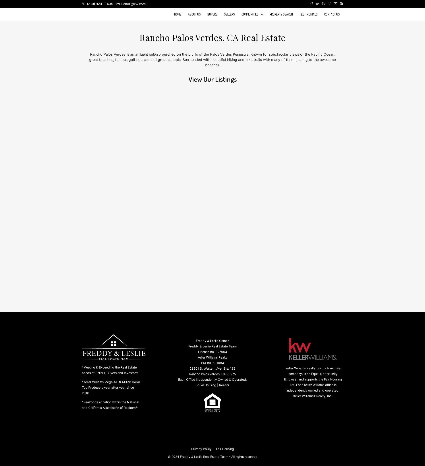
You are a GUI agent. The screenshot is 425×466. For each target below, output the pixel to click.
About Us (194, 14)
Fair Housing (225, 449)
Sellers (229, 14)
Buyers (212, 14)
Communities (250, 14)
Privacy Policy (201, 449)
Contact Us (332, 14)
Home (177, 14)
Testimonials (308, 14)
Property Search (281, 14)
